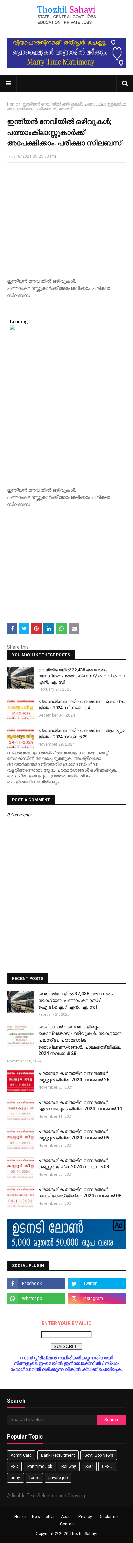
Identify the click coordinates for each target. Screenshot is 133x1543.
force (34, 1477)
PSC (14, 1466)
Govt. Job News (98, 1455)
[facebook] (36, 1283)
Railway (68, 1466)
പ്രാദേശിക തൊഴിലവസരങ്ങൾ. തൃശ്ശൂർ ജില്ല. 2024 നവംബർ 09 (74, 1134)
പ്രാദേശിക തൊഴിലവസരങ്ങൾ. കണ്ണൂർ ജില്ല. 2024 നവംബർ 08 (74, 1164)
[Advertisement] (66, 217)
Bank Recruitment (58, 1455)
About (66, 1516)
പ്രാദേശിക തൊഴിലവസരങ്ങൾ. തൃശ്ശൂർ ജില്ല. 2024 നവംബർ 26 (74, 1076)
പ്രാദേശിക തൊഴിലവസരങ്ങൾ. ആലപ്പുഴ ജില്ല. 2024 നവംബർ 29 (81, 733)
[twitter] (97, 1283)
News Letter (43, 1516)
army (15, 1477)
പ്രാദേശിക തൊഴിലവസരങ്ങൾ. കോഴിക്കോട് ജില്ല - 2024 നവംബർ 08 (79, 1193)
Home (12, 104)
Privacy (85, 1516)
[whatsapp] (36, 1298)
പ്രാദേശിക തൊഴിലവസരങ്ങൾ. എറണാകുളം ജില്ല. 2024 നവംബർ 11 (80, 1105)
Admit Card (21, 1455)
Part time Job (39, 1466)
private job (58, 1477)
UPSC (107, 1466)
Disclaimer (109, 1516)
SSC (89, 1466)
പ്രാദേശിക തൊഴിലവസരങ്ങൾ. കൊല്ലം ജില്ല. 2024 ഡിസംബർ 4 (81, 704)
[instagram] (97, 1298)
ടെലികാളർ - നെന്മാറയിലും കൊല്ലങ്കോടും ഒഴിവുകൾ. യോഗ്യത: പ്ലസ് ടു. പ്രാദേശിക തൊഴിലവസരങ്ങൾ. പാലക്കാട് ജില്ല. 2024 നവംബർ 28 (80, 1040)
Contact (67, 1523)
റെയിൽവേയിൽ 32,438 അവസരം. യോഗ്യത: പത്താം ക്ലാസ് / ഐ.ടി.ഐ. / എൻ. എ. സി (81, 676)
